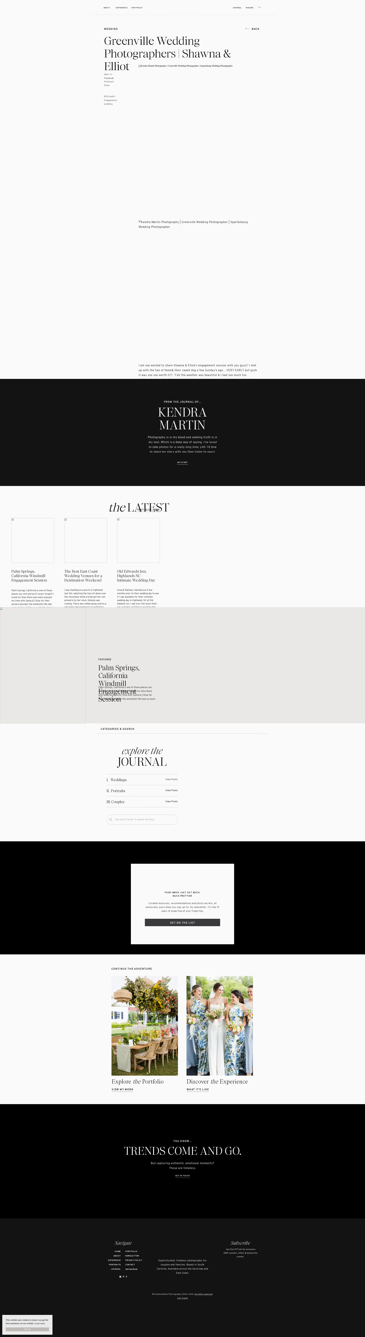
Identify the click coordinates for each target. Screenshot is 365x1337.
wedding (111, 29)
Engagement (110, 100)
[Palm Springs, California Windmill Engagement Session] (43, 665)
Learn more (40, 1323)
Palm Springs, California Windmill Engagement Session (29, 576)
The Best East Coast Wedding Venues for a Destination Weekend (83, 576)
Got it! (27, 1329)
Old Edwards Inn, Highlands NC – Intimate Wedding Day (136, 576)
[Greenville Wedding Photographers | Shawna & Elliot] (223, 785)
